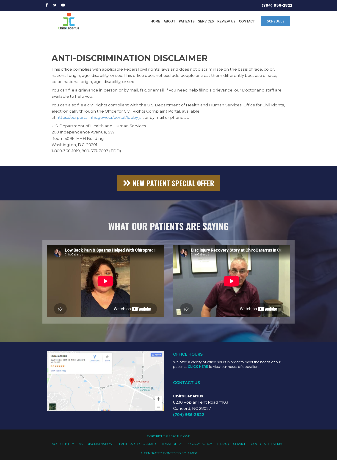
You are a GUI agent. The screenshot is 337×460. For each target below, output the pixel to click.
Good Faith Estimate (268, 444)
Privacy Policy (199, 444)
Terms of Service (231, 444)
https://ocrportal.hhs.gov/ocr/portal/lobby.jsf (99, 117)
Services (206, 21)
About (169, 21)
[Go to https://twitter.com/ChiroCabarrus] (55, 5)
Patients (187, 21)
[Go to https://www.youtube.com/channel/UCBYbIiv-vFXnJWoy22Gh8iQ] (63, 5)
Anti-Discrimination (95, 444)
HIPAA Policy (171, 444)
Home (155, 21)
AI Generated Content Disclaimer (169, 453)
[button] (275, 21)
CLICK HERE (198, 367)
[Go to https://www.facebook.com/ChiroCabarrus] (46, 5)
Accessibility (63, 444)
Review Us (226, 21)
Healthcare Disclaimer (136, 444)
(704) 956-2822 (277, 5)
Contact (247, 21)
